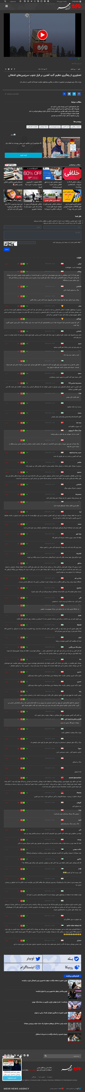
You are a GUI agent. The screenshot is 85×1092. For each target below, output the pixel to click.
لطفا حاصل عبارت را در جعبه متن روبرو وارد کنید (67, 242)
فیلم (79, 69)
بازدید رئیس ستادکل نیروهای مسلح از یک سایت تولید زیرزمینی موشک (45, 1023)
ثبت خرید (23, 155)
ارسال (6, 249)
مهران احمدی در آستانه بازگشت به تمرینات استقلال (51, 1034)
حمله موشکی (43, 127)
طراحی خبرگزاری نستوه (71, 1089)
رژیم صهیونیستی (55, 127)
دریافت (73, 59)
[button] (42, 35)
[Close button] (20, 1057)
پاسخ (6, 264)
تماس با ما (42, 1077)
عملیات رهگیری (75, 127)
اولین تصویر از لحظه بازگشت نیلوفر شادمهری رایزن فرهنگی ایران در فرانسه (44, 980)
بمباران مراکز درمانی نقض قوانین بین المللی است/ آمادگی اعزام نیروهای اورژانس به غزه (54, 111)
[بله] (24, 1055)
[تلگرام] (27, 1055)
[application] (42, 35)
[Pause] (45, 156)
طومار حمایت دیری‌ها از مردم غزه (70, 113)
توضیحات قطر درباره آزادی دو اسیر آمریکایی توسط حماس (63, 109)
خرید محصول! (12, 1078)
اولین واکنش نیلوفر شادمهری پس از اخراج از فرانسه (51, 991)
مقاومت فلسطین (32, 127)
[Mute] (48, 156)
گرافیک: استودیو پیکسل (56, 1089)
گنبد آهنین (65, 127)
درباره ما (49, 1077)
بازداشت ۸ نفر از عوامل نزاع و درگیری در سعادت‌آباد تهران (49, 1002)
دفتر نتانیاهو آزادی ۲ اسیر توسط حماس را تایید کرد (65, 107)
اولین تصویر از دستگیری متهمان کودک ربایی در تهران (50, 1013)
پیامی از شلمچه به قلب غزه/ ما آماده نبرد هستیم (65, 116)
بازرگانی (34, 1077)
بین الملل (73, 69)
